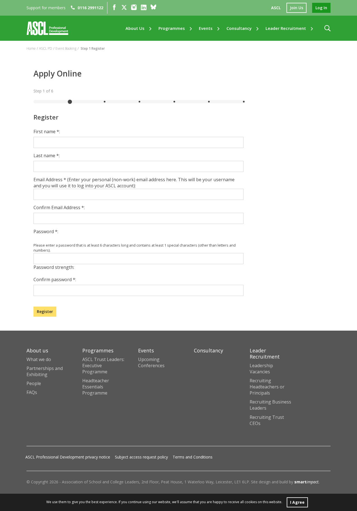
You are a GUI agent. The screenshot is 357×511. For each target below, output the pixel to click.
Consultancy (239, 28)
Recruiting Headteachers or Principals (267, 387)
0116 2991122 (90, 7)
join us (296, 7)
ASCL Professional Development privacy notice (67, 457)
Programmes (171, 28)
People (33, 383)
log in (321, 7)
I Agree (297, 502)
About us (135, 28)
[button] (327, 28)
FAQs (31, 392)
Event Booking (66, 48)
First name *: (46, 131)
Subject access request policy (141, 457)
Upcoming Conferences (151, 362)
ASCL (276, 7)
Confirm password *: (54, 279)
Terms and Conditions (193, 457)
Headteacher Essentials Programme (95, 387)
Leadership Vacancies (261, 368)
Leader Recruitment (286, 28)
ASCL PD (45, 48)
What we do (38, 359)
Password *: (45, 231)
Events (206, 28)
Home (31, 48)
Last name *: (46, 155)
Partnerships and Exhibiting (44, 371)
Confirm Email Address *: (59, 207)
